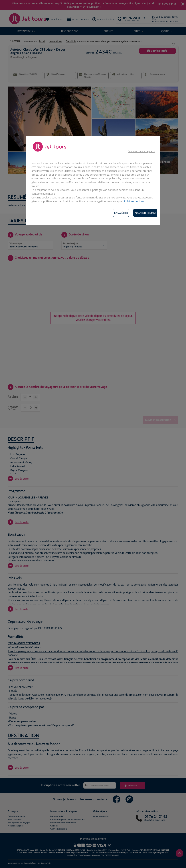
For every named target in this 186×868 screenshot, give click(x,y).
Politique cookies (134, 201)
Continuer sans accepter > (141, 151)
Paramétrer (121, 212)
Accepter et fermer (145, 212)
